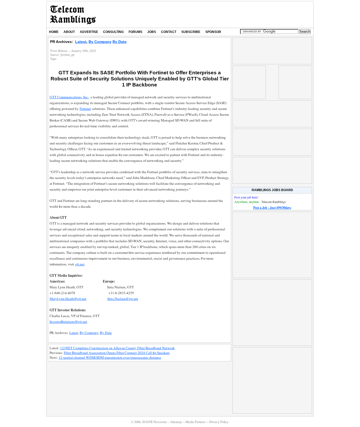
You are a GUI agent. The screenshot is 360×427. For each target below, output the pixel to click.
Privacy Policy (219, 422)
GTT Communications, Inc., (69, 97)
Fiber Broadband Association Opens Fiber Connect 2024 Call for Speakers (117, 352)
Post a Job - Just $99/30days (272, 207)
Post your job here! (246, 197)
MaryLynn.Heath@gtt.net (68, 298)
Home (54, 32)
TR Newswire (72, 14)
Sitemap (176, 422)
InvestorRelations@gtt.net (68, 321)
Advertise (89, 32)
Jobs (151, 32)
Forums (135, 32)
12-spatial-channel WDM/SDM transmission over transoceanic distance (110, 357)
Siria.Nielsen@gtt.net (122, 298)
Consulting (113, 32)
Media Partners (196, 422)
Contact (168, 32)
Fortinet (85, 108)
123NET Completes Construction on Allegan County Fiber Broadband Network (117, 348)
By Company (100, 42)
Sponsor (213, 32)
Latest (80, 42)
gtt (72, 55)
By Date (120, 42)
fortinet (65, 55)
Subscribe (190, 32)
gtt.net (79, 264)
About (69, 32)
